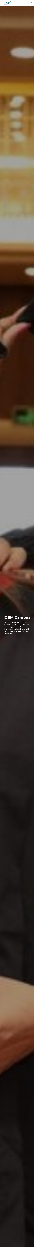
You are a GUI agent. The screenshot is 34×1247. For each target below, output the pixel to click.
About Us (13, 612)
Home (5, 612)
